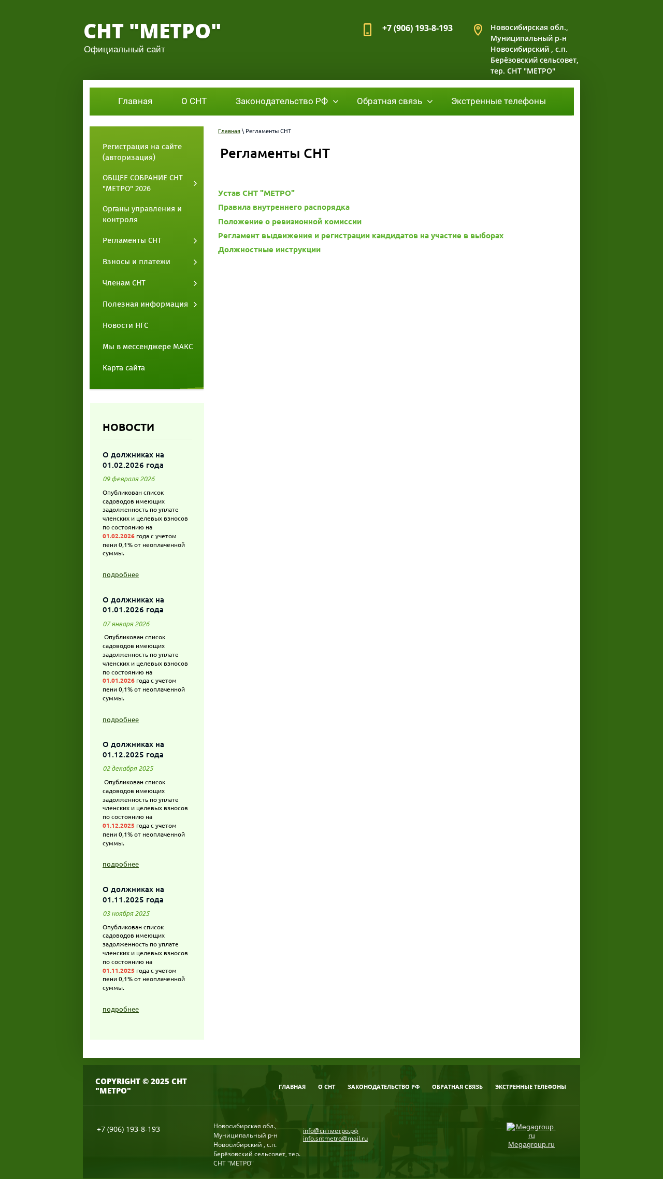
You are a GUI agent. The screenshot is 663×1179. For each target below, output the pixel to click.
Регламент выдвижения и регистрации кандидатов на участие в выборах (360, 235)
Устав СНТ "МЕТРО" (256, 193)
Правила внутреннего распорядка (284, 207)
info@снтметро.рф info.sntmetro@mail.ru (335, 1134)
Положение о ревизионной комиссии (290, 221)
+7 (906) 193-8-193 (417, 28)
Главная (229, 131)
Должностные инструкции (269, 249)
